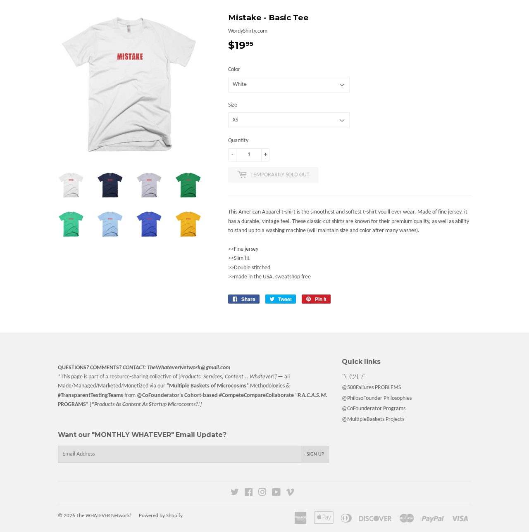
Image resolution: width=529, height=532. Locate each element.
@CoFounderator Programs (373, 409)
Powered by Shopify (161, 515)
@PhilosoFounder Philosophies (377, 398)
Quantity (238, 141)
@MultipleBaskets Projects (373, 419)
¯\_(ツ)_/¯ (354, 377)
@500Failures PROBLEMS (371, 388)
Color (234, 69)
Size (232, 105)
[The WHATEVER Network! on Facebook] (248, 494)
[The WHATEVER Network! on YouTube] (276, 494)
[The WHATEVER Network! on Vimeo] (290, 494)
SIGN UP (315, 454)
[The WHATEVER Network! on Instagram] (262, 494)
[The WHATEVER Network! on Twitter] (235, 494)
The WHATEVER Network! (103, 515)
